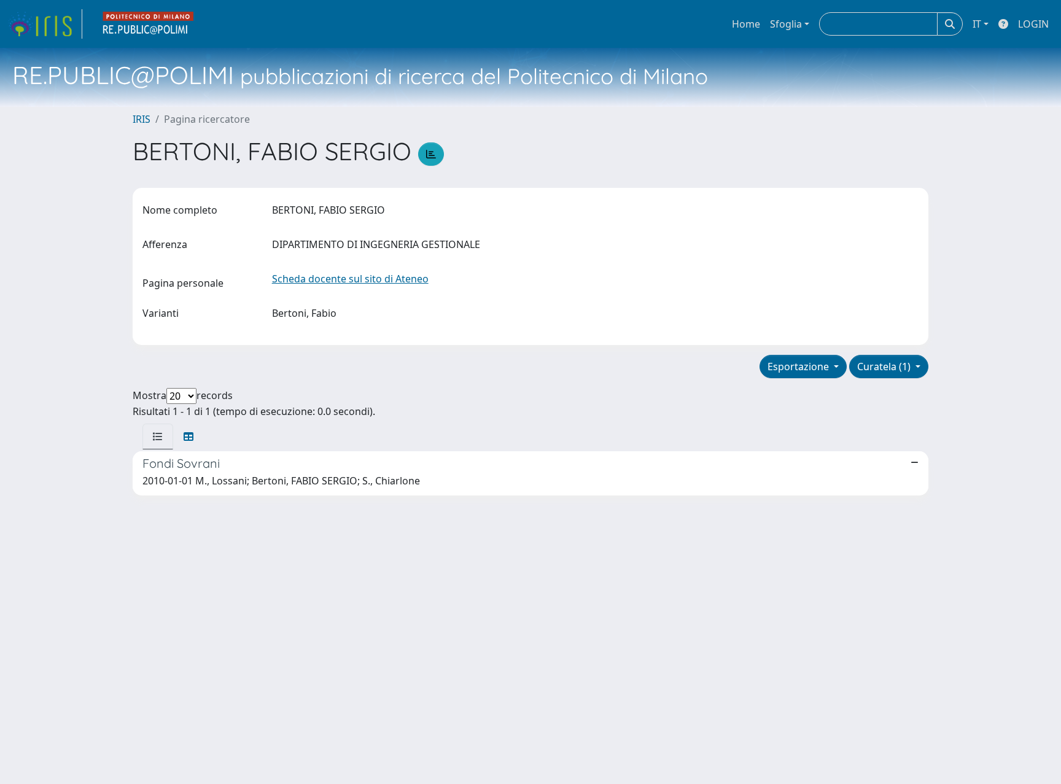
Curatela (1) (885, 366)
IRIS (141, 119)
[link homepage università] (148, 24)
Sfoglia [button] (786, 24)
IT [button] (977, 24)
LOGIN (1033, 24)
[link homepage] (44, 24)
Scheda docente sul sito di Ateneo (350, 278)
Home (746, 24)
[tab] (157, 436)
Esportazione (799, 366)
